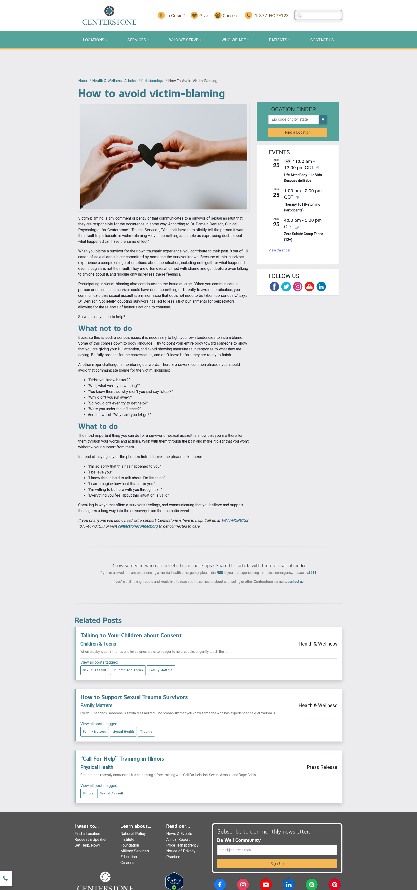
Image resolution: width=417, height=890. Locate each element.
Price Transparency (182, 845)
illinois (88, 793)
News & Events (179, 833)
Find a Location (298, 132)
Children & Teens (98, 644)
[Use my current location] (323, 119)
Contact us (322, 40)
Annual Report (178, 839)
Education (128, 857)
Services (136, 40)
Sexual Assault (94, 670)
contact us (296, 582)
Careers (127, 862)
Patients (278, 40)
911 (313, 573)
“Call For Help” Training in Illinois (122, 758)
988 (220, 573)
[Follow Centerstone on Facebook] (274, 286)
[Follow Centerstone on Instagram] (298, 286)
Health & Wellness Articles (114, 80)
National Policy (133, 833)
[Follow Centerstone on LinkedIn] (321, 286)
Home (83, 80)
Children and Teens (128, 670)
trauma (146, 731)
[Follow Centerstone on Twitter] (286, 286)
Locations (93, 40)
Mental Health (123, 731)
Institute (127, 839)
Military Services (134, 851)
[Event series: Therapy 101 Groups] (297, 197)
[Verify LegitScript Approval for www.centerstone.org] (174, 881)
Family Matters (161, 670)
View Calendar (280, 250)
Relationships (152, 80)
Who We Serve (183, 40)
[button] (220, 885)
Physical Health (96, 767)
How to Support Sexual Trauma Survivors (134, 697)
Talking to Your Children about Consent (131, 635)
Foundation (129, 845)
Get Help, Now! (87, 845)
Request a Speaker (91, 839)
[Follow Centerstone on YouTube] (309, 286)
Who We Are (234, 40)
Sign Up (277, 863)
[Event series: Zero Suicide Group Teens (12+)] (297, 226)
